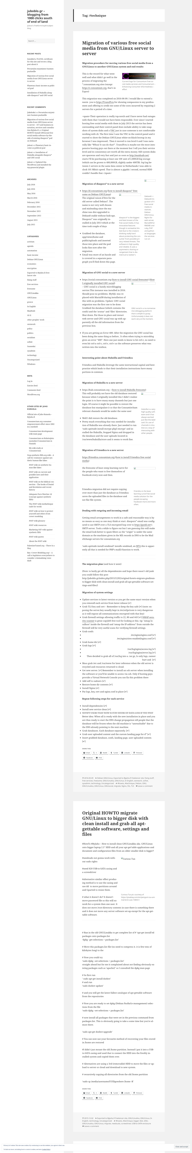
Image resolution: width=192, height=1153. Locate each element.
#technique (130, 783)
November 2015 (34, 211)
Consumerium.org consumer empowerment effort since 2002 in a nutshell (40, 424)
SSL (128, 786)
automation (32, 250)
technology (32, 355)
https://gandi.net (142, 524)
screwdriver (126, 1123)
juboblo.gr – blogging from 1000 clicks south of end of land (39, 16)
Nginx (124, 786)
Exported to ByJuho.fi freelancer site (129, 778)
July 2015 (31, 224)
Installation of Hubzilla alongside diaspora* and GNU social (39, 155)
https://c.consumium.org (94, 87)
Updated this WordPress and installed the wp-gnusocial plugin (39, 165)
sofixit (29, 342)
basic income (32, 255)
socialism (31, 337)
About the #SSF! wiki (37, 541)
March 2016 (32, 198)
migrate (117, 786)
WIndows (31, 364)
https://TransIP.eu (105, 102)
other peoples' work (35, 320)
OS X (29, 315)
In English (31, 306)
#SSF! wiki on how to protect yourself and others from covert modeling (41, 514)
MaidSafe (31, 311)
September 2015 (34, 215)
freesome (31, 289)
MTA (138, 546)
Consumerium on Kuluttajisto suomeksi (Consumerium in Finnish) (41, 441)
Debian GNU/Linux (35, 259)
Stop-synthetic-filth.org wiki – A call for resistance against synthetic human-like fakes (40, 458)
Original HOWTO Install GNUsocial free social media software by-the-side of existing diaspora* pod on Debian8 (40, 135)
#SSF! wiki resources (37, 525)
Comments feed (33, 390)
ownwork (31, 324)
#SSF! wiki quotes (36, 537)
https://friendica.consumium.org (98, 457)
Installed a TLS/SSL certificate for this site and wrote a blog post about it (40, 62)
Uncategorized (33, 359)
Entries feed (32, 385)
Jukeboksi (31, 112)
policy (29, 328)
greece (30, 302)
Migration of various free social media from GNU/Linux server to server (40, 78)
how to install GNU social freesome (130, 279)
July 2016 (31, 189)
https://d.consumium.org (94, 190)
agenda (30, 246)
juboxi (30, 145)
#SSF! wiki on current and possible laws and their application (40, 475)
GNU (144, 783)
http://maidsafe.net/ (139, 155)
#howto (121, 783)
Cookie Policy (46, 1149)
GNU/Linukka (32, 293)
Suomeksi (31, 346)
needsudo (116, 1123)
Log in (29, 381)
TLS (132, 786)
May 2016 (31, 193)
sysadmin (31, 351)
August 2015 (32, 220)
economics (31, 264)
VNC (112, 130)
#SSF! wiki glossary (37, 521)
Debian (138, 783)
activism (30, 241)
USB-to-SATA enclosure (141, 1123)
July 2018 (31, 184)
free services (32, 284)
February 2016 (33, 202)
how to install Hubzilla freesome (128, 389)
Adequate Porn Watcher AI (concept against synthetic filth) (40, 497)
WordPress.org (33, 394)
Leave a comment (145, 786)
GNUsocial (108, 786)
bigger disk (138, 1121)
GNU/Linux (31, 297)
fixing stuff (31, 280)
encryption (32, 268)
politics (30, 333)
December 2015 (34, 207)
